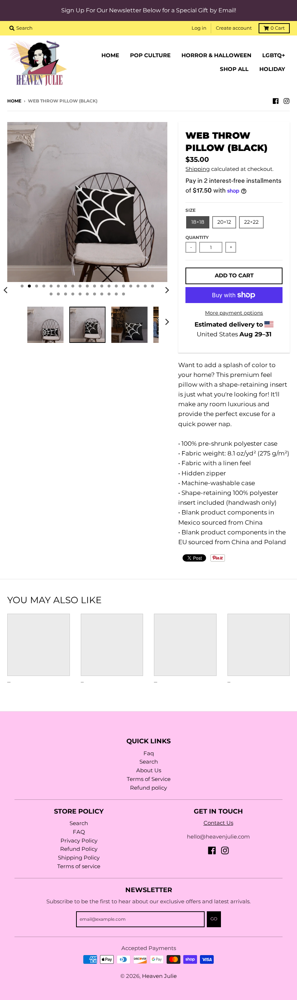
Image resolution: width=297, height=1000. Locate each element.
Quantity (197, 237)
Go (213, 918)
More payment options (234, 313)
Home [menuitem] (110, 55)
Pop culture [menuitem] (150, 55)
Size (190, 210)
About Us (148, 770)
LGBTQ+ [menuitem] (273, 55)
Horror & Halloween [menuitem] (216, 55)
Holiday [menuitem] (272, 69)
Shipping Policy (79, 857)
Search (148, 762)
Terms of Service (149, 779)
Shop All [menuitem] (234, 69)
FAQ (79, 832)
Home (14, 101)
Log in (199, 28)
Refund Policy (78, 849)
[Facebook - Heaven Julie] (275, 100)
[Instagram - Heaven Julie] (286, 100)
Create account (234, 28)
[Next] (167, 290)
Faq (148, 753)
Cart (278, 28)
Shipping (197, 169)
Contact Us (218, 823)
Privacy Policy (78, 840)
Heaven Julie (159, 976)
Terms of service (78, 866)
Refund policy (148, 788)
